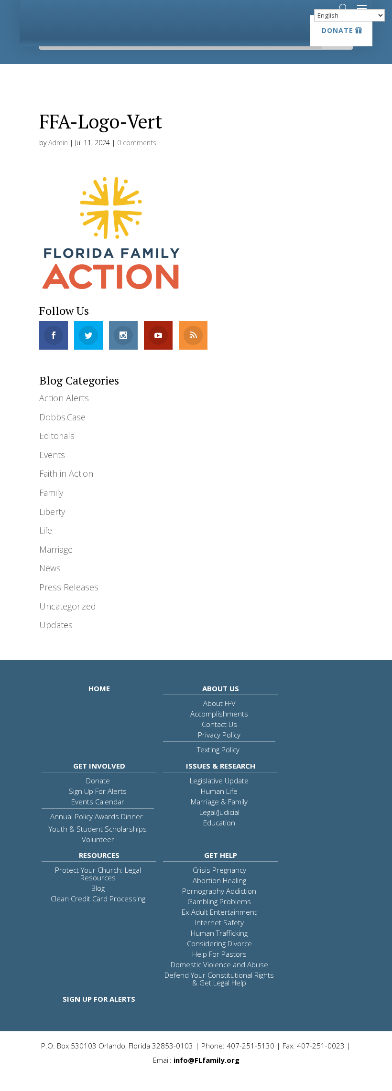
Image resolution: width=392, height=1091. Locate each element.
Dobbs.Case (62, 417)
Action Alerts (64, 398)
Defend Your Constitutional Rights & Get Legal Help (219, 978)
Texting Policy (218, 749)
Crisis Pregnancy (219, 870)
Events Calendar (97, 801)
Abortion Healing (219, 880)
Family (51, 492)
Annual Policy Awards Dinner (96, 816)
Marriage (56, 549)
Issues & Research (220, 765)
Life (45, 530)
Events (52, 454)
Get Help (220, 855)
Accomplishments (219, 713)
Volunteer (98, 839)
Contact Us (219, 724)
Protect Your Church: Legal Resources (98, 873)
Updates (56, 625)
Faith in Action (66, 473)
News (50, 568)
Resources (99, 855)
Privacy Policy (219, 734)
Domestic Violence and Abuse (219, 964)
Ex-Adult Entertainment (219, 912)
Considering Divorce (219, 943)
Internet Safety (219, 922)
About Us (220, 688)
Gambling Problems (219, 901)
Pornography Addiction (219, 891)
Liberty (52, 511)
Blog (98, 888)
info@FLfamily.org (207, 1060)
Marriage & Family (219, 801)
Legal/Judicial (219, 812)
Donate (337, 30)
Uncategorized (67, 606)
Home (99, 688)
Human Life (219, 791)
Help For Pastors (219, 954)
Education (219, 822)
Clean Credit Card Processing (98, 898)
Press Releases (68, 587)
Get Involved (99, 765)
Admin (58, 142)
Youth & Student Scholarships (98, 829)
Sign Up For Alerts (98, 791)
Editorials (57, 435)
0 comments (136, 142)
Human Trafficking (219, 933)
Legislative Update (219, 780)
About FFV (219, 703)
